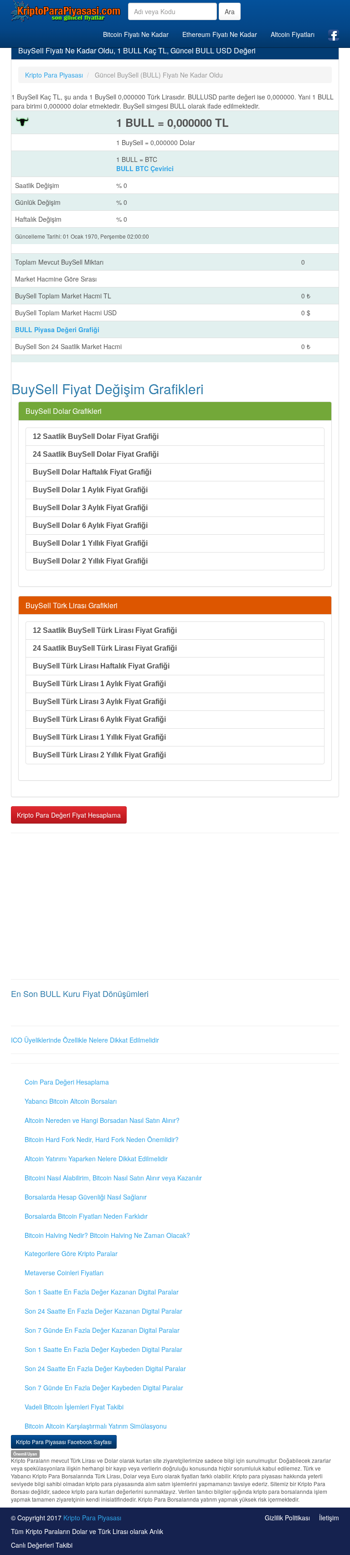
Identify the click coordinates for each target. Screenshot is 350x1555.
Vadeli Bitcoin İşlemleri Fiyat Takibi (74, 1406)
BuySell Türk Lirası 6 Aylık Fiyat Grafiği (99, 719)
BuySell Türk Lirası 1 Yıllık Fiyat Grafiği (99, 737)
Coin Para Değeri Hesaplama (67, 1081)
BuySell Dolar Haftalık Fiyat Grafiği (92, 472)
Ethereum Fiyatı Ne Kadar (219, 34)
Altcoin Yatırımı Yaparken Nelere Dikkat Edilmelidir (96, 1158)
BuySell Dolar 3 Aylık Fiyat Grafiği (90, 507)
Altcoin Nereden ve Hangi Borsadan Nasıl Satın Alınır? (102, 1120)
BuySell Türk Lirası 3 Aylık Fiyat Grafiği (99, 701)
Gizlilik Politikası (287, 1517)
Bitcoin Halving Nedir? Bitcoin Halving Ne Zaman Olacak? (107, 1235)
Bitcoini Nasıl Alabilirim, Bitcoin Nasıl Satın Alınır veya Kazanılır (113, 1177)
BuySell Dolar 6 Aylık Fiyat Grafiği (90, 525)
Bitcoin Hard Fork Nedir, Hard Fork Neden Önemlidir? (102, 1139)
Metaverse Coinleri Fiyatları (64, 1272)
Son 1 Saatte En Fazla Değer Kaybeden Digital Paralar (103, 1349)
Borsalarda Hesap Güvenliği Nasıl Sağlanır (86, 1196)
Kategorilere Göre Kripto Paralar (71, 1253)
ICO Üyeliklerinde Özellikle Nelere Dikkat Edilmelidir (85, 1039)
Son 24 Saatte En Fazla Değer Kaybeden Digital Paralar (105, 1368)
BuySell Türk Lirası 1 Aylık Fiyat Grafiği (99, 684)
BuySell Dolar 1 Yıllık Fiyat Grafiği (90, 543)
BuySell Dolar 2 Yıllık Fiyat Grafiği (90, 561)
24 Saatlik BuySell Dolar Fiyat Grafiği (96, 454)
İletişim (329, 1517)
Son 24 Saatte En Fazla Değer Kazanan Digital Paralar (103, 1310)
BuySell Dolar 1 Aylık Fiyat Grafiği (90, 490)
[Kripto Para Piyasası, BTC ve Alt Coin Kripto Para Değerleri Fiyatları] (66, 11)
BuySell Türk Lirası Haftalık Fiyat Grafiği (101, 666)
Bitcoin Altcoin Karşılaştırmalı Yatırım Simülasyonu (96, 1425)
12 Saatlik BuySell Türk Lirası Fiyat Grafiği (105, 630)
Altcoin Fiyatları (292, 34)
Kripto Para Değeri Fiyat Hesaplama (69, 814)
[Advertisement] (175, 906)
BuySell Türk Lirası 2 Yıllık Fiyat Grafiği (99, 755)
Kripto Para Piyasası (92, 1517)
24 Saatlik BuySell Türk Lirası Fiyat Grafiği (105, 648)
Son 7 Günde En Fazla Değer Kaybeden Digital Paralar (104, 1387)
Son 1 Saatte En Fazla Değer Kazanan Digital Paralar (102, 1291)
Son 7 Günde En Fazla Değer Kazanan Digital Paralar (102, 1330)
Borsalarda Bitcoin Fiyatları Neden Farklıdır (86, 1216)
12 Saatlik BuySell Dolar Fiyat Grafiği (96, 436)
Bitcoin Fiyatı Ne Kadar (136, 34)
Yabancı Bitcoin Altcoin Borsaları (71, 1101)
